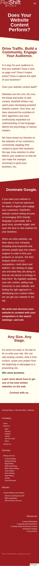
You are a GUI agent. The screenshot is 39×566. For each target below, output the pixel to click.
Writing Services (9, 456)
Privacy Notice (32, 531)
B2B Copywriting (11, 498)
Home (5, 423)
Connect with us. (19, 392)
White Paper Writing (12, 468)
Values (7, 436)
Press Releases (10, 480)
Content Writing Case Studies (13, 493)
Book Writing (9, 476)
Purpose (8, 434)
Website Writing (10, 461)
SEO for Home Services (13, 500)
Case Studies (9, 471)
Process (7, 431)
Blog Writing (9, 463)
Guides (7, 478)
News (7, 441)
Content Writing (10, 459)
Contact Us (7, 444)
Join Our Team (10, 438)
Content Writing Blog (29, 521)
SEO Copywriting (11, 466)
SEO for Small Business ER (14, 496)
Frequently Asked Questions (27, 524)
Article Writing (10, 473)
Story (6, 429)
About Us (6, 426)
